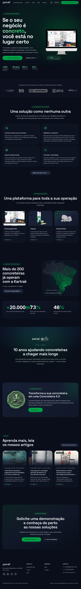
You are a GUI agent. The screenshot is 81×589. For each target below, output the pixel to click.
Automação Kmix (18, 2)
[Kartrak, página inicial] (6, 2)
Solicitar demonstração (30, 539)
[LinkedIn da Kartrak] (7, 574)
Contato (44, 2)
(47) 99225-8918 (69, 569)
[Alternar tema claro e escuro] (51, 2)
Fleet (33, 2)
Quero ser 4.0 (35, 410)
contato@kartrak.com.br (71, 566)
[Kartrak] (13, 564)
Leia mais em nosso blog (68, 445)
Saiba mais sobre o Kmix (40, 173)
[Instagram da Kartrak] (4, 574)
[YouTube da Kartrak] (15, 574)
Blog (38, 2)
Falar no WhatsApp (51, 539)
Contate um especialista (70, 2)
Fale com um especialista (12, 291)
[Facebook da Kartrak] (11, 574)
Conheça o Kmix (30, 58)
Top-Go (27, 2)
